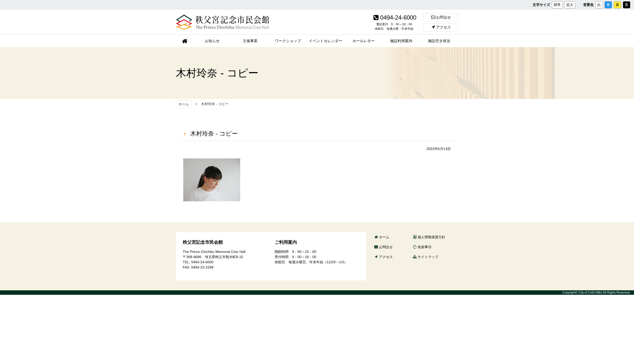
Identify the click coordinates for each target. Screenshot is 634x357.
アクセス (443, 27)
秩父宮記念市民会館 (222, 22)
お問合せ (443, 17)
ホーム (184, 104)
